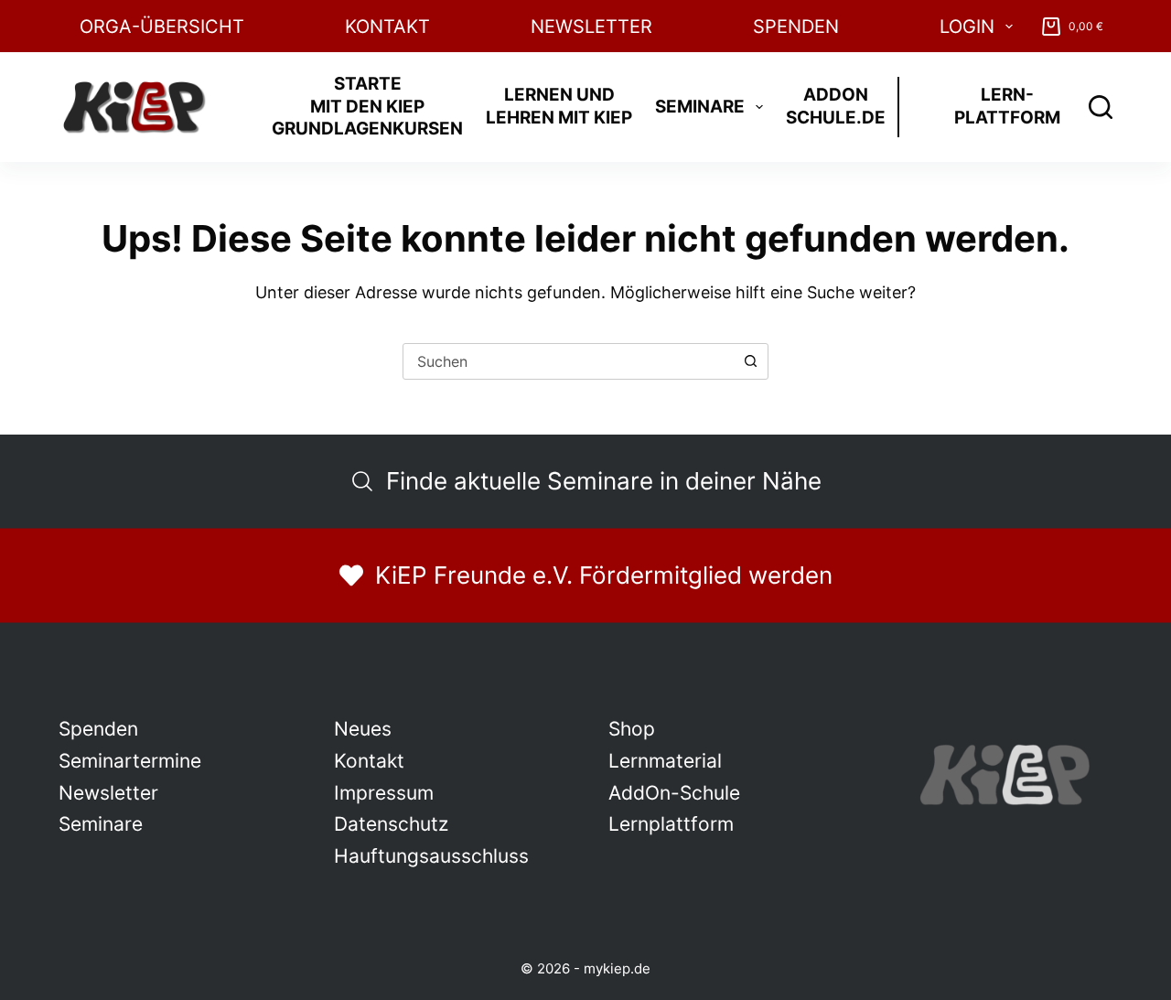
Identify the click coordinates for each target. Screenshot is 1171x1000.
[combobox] (568, 361)
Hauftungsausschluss (431, 855)
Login (967, 27)
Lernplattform (671, 823)
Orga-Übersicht (162, 27)
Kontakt (387, 27)
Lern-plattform (1007, 106)
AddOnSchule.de (836, 106)
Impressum (384, 792)
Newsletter (591, 27)
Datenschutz (391, 823)
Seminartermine (130, 760)
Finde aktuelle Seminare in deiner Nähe (604, 481)
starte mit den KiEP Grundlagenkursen (367, 106)
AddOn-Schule (674, 792)
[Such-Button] (750, 361)
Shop (631, 728)
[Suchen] (1100, 107)
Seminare (700, 106)
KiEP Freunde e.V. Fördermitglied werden (604, 575)
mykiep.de (617, 968)
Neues (363, 728)
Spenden (796, 27)
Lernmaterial (665, 760)
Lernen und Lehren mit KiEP (559, 106)
